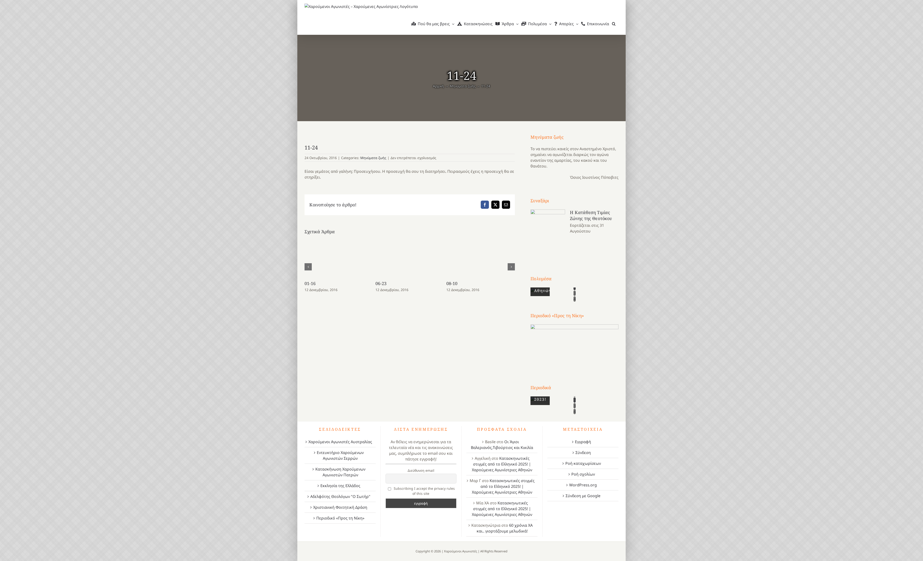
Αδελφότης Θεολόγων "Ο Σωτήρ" (340, 496)
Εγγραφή (583, 441)
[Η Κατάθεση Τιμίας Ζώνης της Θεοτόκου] (547, 233)
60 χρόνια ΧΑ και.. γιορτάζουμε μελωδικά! (505, 528)
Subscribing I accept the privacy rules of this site (424, 491)
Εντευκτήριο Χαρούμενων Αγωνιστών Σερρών (340, 455)
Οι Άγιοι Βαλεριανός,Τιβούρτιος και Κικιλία (502, 444)
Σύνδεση (583, 452)
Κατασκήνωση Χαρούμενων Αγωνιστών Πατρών (340, 471)
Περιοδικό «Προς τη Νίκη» (340, 518)
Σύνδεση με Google (583, 495)
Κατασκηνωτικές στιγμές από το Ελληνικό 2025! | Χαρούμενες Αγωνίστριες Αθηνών (502, 464)
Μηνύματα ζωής (373, 157)
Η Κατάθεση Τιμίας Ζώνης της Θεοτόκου (591, 215)
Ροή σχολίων (583, 474)
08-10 (452, 283)
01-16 (310, 283)
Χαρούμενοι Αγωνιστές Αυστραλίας (340, 441)
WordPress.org (583, 485)
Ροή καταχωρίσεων (583, 463)
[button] (614, 24)
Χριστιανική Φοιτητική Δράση (340, 507)
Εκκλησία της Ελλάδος (340, 485)
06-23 (381, 283)
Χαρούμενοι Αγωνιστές (460, 551)
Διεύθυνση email (421, 470)
